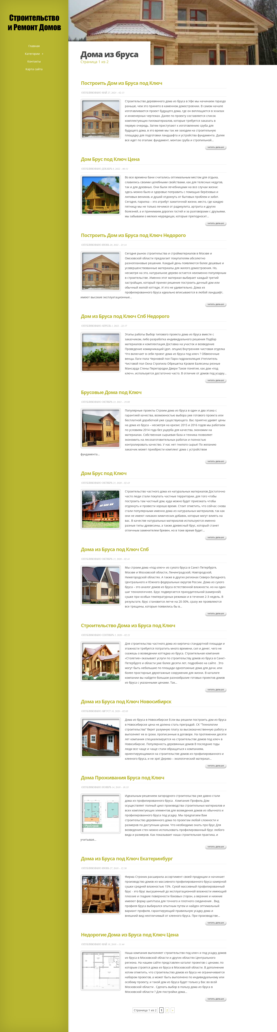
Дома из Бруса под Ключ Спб (115, 549)
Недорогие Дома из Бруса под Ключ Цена (130, 934)
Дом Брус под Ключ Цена (110, 159)
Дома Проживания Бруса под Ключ (122, 777)
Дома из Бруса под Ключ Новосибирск (126, 701)
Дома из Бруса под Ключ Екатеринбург (127, 858)
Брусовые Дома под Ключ (111, 392)
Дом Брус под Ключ (104, 473)
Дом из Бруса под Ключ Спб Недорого (125, 316)
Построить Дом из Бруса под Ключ (121, 83)
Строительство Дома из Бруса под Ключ (128, 625)
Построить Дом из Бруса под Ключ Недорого (133, 235)
